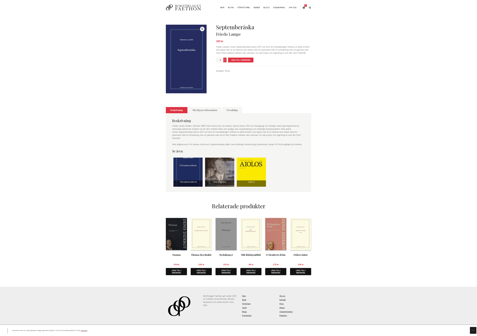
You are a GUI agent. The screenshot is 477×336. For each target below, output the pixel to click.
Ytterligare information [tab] (205, 110)
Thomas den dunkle (201, 254)
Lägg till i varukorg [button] (176, 271)
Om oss (292, 7)
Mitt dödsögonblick (251, 254)
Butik (231, 7)
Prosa (227, 71)
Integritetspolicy (286, 311)
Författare (243, 7)
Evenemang (279, 7)
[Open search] (310, 7)
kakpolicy (84, 330)
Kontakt (282, 300)
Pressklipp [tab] (232, 110)
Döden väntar (301, 254)
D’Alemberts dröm (275, 254)
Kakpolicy (283, 315)
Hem (222, 7)
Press (281, 304)
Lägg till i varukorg (240, 60)
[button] (202, 29)
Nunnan (176, 254)
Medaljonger (226, 254)
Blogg (266, 7)
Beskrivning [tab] (176, 110)
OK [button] (473, 330)
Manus (282, 308)
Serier (256, 7)
